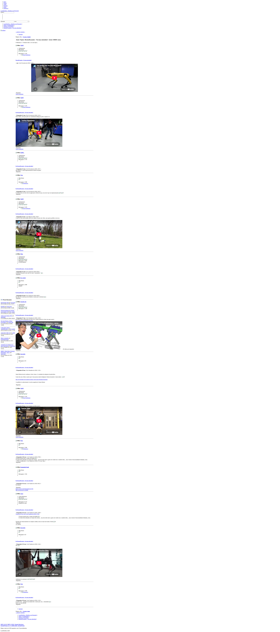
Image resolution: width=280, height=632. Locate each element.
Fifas (21, 254)
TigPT (22, 45)
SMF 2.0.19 (4, 624)
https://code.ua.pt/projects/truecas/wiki (24, 488)
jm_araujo (12, 311)
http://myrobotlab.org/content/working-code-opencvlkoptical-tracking (31, 379)
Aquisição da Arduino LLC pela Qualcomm (7, 345)
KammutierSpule (5, 339)
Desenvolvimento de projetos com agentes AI (7, 311)
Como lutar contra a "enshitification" (5, 328)
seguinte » (22, 32)
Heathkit (3, 306)
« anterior (18, 32)
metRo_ (22, 152)
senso (21, 493)
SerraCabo (9, 306)
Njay (21, 175)
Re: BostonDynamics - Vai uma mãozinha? (24, 112)
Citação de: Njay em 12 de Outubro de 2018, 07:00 (27, 514)
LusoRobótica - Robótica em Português (10, 10)
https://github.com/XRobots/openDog (24, 320)
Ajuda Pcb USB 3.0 (5, 332)
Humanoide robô (5, 302)
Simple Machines (19, 624)
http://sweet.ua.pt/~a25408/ (22, 490)
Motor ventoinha (4, 338)
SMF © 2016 (10, 624)
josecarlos (13, 302)
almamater (3, 317)
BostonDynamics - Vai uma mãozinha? (24, 60)
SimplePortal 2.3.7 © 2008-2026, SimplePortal (12, 625)
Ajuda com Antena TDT (6, 315)
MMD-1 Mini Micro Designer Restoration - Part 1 (8, 352)
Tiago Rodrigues (19, 94)
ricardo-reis (23, 301)
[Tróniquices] (25, 183)
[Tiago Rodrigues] (26, 55)
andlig (13, 332)
